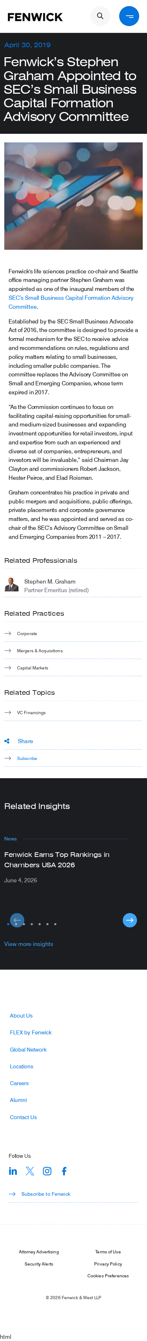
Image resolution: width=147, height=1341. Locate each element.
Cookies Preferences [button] (108, 1275)
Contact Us (23, 1117)
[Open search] (100, 16)
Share (25, 741)
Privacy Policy (108, 1264)
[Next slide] (130, 920)
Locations (21, 1066)
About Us (21, 1015)
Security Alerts (39, 1264)
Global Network (28, 1049)
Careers (19, 1083)
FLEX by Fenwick (31, 1032)
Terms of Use (108, 1251)
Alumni (18, 1100)
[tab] (8, 924)
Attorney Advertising (39, 1251)
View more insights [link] (28, 943)
